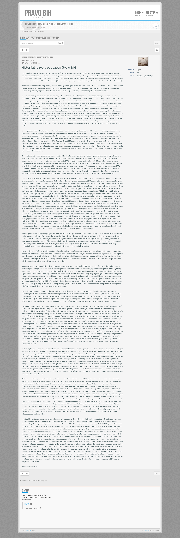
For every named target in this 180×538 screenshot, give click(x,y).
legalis (31, 61)
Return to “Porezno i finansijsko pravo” (34, 481)
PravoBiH (28, 531)
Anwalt (38, 531)
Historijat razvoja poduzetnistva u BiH (39, 37)
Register (151, 13)
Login (138, 13)
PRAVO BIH (38, 13)
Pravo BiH (147, 531)
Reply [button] (25, 50)
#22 (24, 61)
